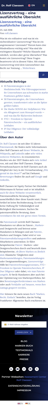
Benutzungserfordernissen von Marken (25, 281)
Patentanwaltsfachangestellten (16, 238)
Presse (24, 359)
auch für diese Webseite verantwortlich (20, 192)
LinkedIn (19, 153)
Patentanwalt (7, 147)
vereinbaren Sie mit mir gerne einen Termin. (23, 215)
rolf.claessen (11, 33)
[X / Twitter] (37, 369)
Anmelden (22, 332)
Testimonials (24, 350)
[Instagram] (24, 369)
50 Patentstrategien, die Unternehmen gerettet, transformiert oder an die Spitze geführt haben (25, 102)
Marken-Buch (24, 345)
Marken (39, 225)
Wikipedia (5, 153)
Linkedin (4, 179)
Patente (38, 231)
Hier (2, 294)
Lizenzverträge (35, 261)
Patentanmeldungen (33, 258)
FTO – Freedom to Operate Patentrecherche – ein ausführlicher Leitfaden (23, 122)
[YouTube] (18, 369)
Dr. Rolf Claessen (12, 5)
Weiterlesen (29, 68)
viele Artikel (40, 160)
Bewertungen (7, 176)
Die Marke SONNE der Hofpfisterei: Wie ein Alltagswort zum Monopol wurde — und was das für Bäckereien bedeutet (25, 112)
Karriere (24, 354)
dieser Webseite (32, 150)
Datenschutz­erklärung (24, 386)
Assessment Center (35, 376)
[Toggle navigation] (44, 5)
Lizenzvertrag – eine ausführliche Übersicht (18, 23)
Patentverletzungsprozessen (24, 264)
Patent (18, 245)
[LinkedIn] (11, 369)
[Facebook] (30, 369)
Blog (24, 341)
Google (38, 176)
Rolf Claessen (24, 380)
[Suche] (43, 75)
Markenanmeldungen (11, 258)
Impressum (24, 390)
